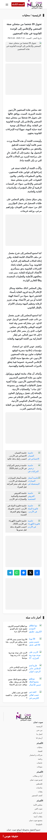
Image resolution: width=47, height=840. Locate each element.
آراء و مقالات (37, 776)
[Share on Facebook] (37, 572)
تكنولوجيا (39, 824)
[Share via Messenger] (23, 572)
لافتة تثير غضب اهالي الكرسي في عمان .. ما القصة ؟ (16, 695)
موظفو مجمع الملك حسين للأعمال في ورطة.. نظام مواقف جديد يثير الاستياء (17, 682)
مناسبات (39, 788)
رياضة (40, 759)
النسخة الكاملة (18, 4)
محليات (26, 15)
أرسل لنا (39, 738)
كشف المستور (37, 795)
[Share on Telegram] (10, 572)
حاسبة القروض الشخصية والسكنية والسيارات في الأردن (18, 496)
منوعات (39, 767)
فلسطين (39, 784)
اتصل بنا (39, 734)
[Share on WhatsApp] (17, 572)
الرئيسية (36, 15)
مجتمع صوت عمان (35, 820)
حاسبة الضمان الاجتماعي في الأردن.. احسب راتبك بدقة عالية (17, 456)
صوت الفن (38, 809)
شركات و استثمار (36, 755)
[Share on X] (30, 572)
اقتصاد (40, 751)
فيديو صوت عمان (36, 780)
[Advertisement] (23, 79)
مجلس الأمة (37, 805)
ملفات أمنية (38, 817)
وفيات (40, 792)
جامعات (39, 763)
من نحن (39, 730)
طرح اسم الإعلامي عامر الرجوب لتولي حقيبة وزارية (17, 668)
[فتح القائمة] (7, 4)
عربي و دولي (37, 813)
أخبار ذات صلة (33, 617)
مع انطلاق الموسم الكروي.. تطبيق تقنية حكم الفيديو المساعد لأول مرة (17, 628)
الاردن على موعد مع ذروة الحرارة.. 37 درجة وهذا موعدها (18, 655)
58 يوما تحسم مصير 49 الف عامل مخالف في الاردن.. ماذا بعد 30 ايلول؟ (16, 642)
